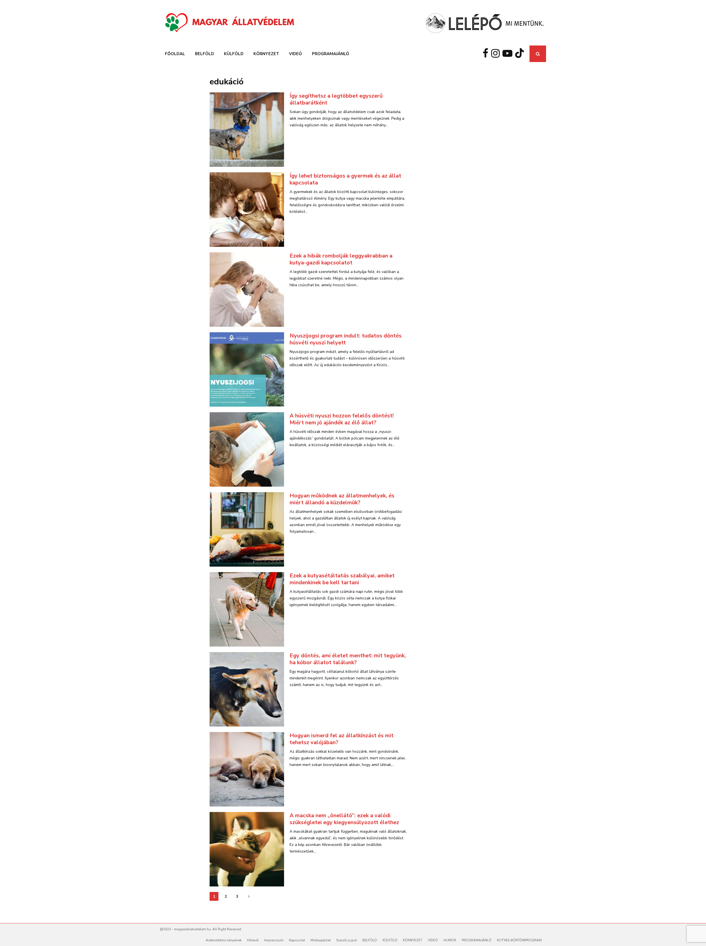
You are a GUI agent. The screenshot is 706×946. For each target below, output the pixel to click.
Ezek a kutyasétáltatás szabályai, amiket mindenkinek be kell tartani (342, 579)
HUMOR (449, 940)
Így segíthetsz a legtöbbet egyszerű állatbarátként (336, 99)
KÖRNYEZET (266, 54)
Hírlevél (253, 940)
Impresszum (274, 940)
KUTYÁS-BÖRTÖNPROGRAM (519, 940)
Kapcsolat (297, 940)
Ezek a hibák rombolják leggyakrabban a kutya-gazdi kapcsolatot (341, 259)
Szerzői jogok (346, 940)
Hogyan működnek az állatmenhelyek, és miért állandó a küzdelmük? (342, 499)
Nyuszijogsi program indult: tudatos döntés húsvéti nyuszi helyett (346, 339)
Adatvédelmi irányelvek (224, 940)
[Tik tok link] (521, 53)
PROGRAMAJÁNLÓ (330, 54)
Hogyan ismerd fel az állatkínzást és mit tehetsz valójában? (342, 739)
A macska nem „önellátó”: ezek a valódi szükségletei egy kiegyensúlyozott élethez (344, 819)
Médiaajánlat (321, 940)
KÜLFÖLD (234, 54)
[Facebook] (487, 53)
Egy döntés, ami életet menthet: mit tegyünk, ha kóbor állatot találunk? (348, 659)
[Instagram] (496, 53)
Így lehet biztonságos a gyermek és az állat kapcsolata (345, 179)
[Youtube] (508, 53)
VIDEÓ (295, 54)
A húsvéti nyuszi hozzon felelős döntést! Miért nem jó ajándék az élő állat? (342, 419)
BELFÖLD (204, 54)
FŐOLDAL (175, 54)
